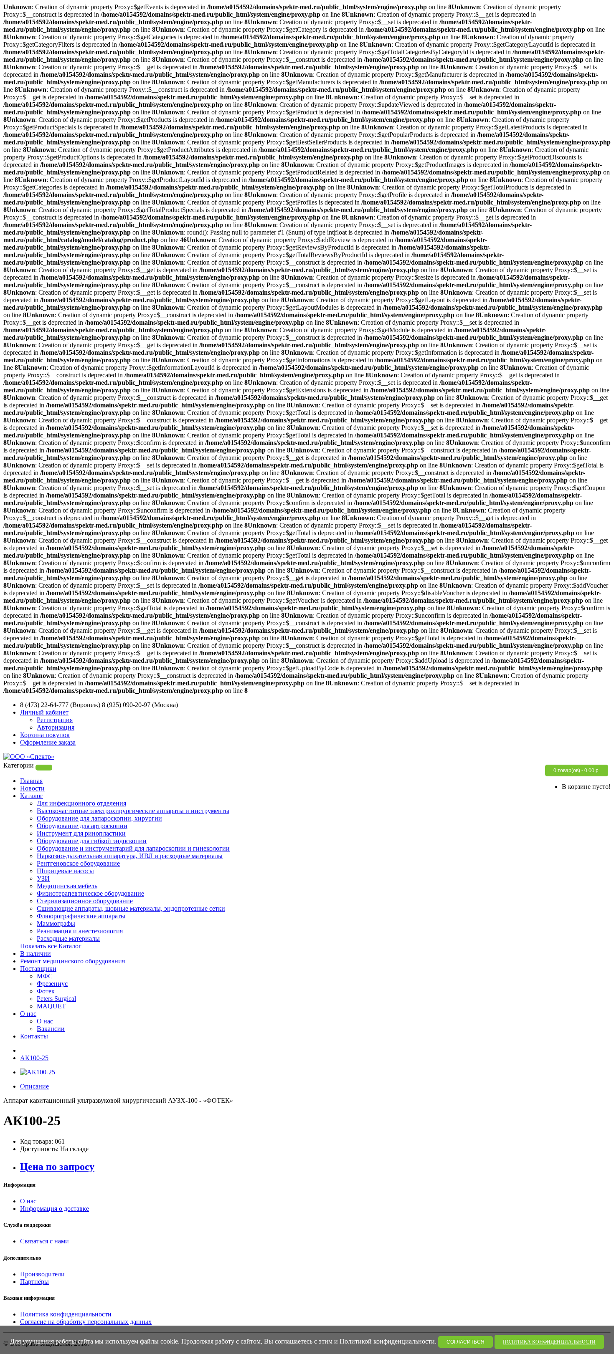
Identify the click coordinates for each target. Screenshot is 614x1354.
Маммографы (56, 923)
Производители (42, 1274)
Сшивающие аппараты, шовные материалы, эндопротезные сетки (131, 908)
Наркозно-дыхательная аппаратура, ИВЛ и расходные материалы (130, 855)
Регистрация (55, 719)
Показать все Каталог (50, 946)
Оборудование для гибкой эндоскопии (92, 840)
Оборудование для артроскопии (82, 825)
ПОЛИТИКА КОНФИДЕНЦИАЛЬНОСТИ (549, 1342)
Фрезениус (52, 983)
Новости (32, 788)
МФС (45, 976)
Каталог (31, 795)
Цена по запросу (57, 1166)
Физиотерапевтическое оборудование (90, 893)
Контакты (34, 1036)
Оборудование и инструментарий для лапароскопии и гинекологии (133, 848)
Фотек (46, 991)
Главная (31, 780)
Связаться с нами (44, 1241)
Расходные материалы (68, 938)
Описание (34, 1086)
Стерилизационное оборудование (85, 900)
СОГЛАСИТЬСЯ (466, 1342)
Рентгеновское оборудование (78, 863)
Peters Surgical (56, 998)
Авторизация (55, 727)
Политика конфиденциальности (66, 1314)
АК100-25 (34, 1057)
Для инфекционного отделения (81, 803)
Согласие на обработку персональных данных (86, 1321)
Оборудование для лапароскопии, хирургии (99, 818)
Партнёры (34, 1281)
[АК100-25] (37, 1072)
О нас (28, 1013)
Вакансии (51, 1028)
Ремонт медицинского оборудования (72, 961)
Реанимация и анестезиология (80, 931)
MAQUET (51, 1006)
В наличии (35, 953)
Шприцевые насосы (65, 870)
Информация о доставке (54, 1208)
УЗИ (43, 878)
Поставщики (38, 968)
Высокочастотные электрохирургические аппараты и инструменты (133, 810)
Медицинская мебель (67, 885)
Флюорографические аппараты (81, 916)
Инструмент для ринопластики (81, 833)
